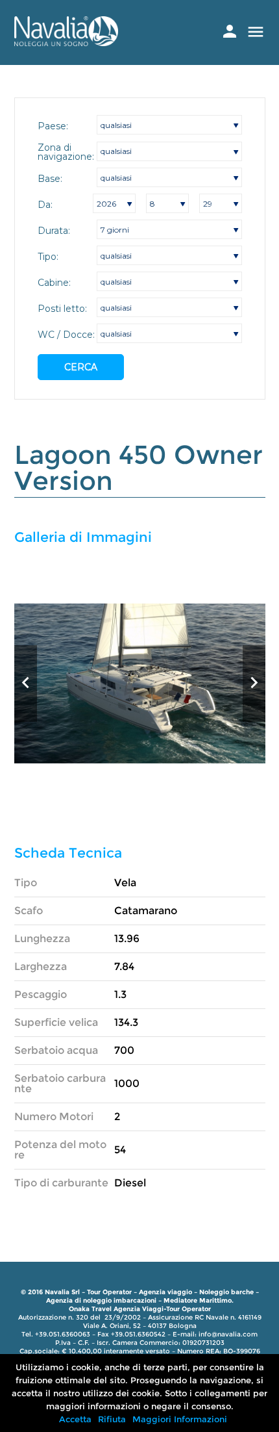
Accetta (75, 1419)
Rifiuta (112, 1419)
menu (255, 32)
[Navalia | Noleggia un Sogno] (66, 42)
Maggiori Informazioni (179, 1419)
